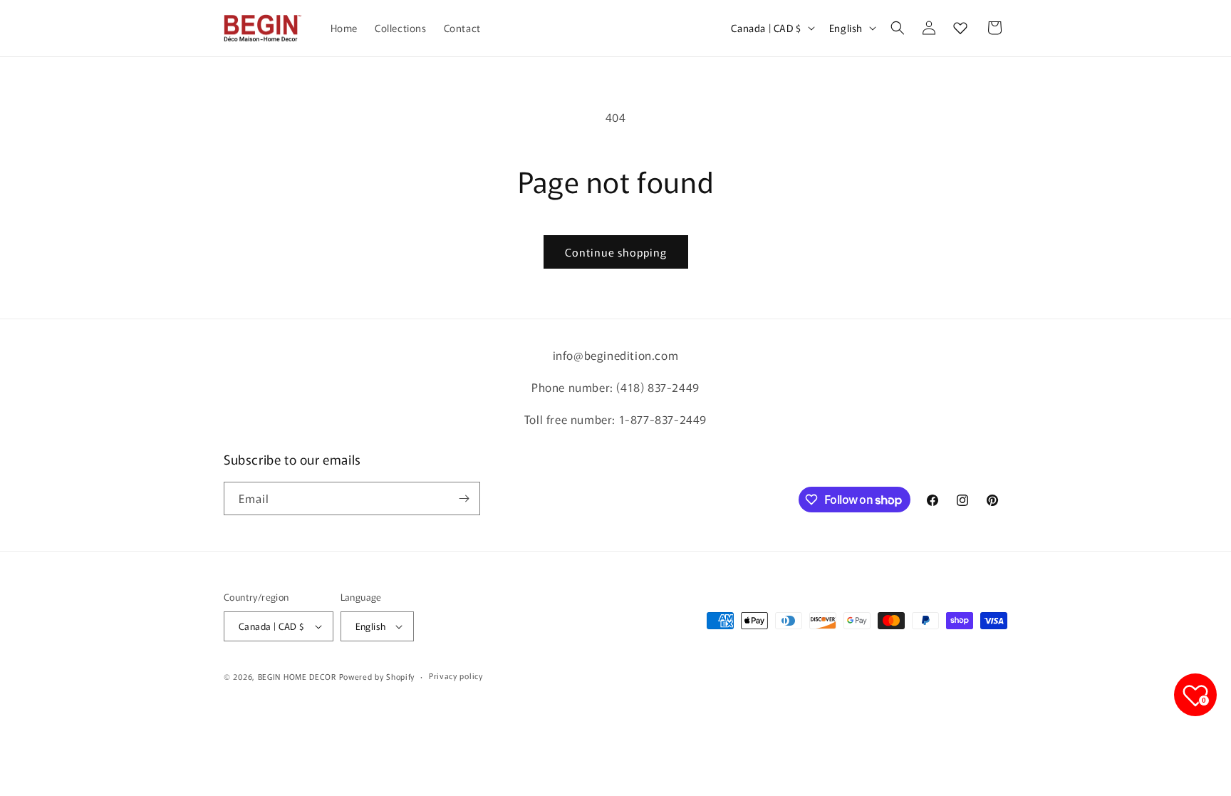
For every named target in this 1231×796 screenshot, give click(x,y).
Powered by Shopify (377, 676)
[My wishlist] (960, 27)
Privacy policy (456, 675)
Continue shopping (616, 251)
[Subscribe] (463, 498)
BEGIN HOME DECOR (297, 676)
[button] (897, 27)
